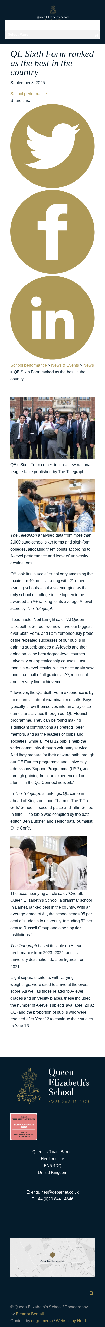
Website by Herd (71, 1321)
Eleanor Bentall (30, 1314)
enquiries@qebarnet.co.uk (55, 1192)
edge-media (42, 1321)
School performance (28, 94)
